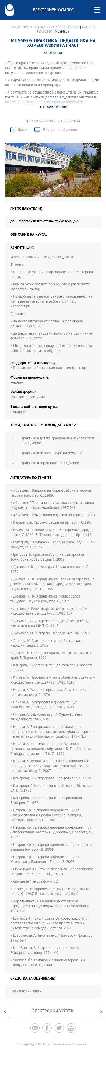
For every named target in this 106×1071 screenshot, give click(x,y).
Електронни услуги (53, 1011)
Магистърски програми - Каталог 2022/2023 (45, 28)
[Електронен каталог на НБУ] (9, 10)
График (23, 130)
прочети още (55, 107)
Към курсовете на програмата (55, 121)
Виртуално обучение (60, 130)
